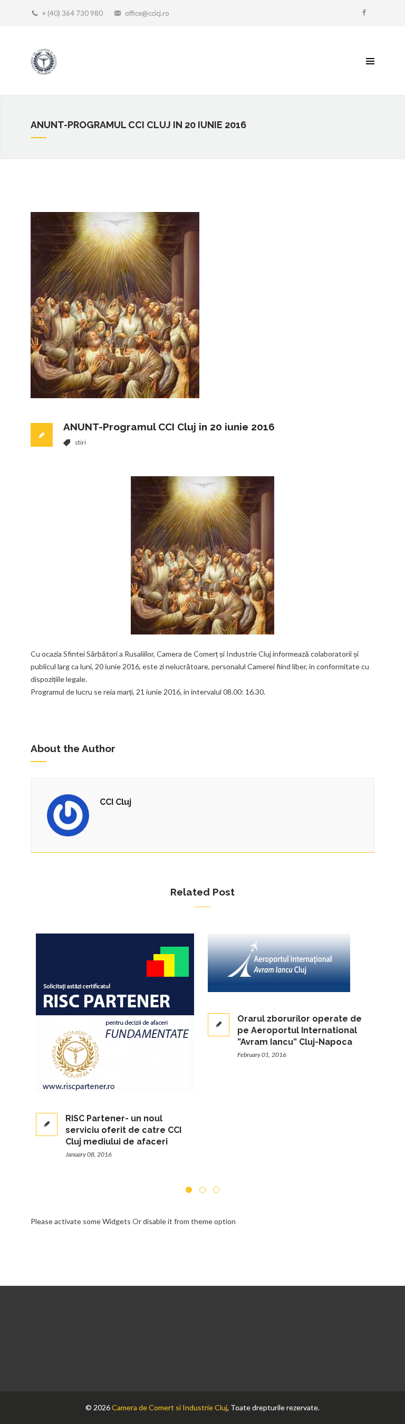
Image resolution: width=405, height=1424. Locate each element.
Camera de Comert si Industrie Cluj (169, 1407)
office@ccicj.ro (147, 13)
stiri (80, 442)
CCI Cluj (115, 802)
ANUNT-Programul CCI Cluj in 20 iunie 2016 (169, 426)
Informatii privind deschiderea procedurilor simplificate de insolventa (327, 1103)
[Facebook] (363, 13)
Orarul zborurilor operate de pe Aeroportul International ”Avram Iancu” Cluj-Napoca (152, 1030)
